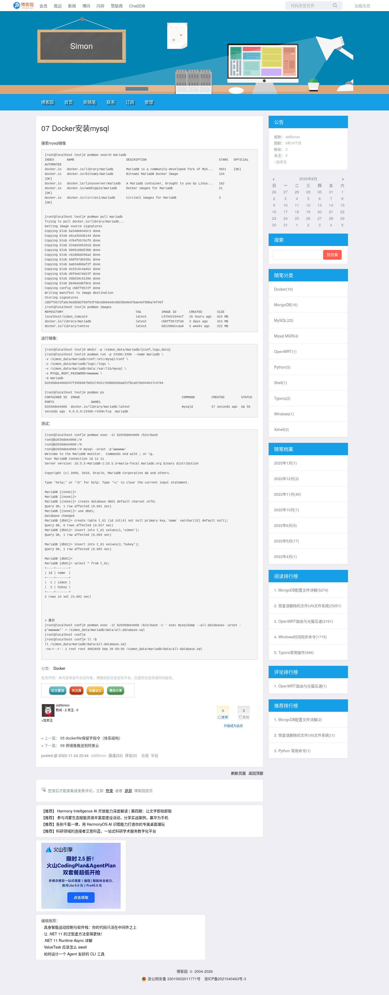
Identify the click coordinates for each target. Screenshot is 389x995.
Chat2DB (137, 5)
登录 (109, 790)
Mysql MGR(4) (286, 335)
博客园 (47, 102)
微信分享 (115, 690)
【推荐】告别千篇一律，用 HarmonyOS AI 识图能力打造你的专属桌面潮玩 (103, 824)
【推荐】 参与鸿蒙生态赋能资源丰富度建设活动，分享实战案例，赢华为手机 (104, 817)
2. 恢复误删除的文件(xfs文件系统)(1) (304, 735)
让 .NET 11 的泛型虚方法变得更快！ (74, 933)
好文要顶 (57, 690)
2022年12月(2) (286, 478)
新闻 (72, 5)
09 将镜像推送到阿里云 (79, 745)
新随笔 (89, 102)
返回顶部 (255, 773)
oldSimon (63, 705)
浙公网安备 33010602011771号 (174, 978)
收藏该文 (95, 690)
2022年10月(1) (286, 509)
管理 (149, 102)
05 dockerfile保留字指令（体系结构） (91, 738)
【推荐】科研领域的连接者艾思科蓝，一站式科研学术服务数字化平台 (98, 831)
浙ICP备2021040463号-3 (225, 978)
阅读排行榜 (286, 576)
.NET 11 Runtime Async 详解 (68, 940)
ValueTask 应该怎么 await (65, 947)
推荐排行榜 (286, 705)
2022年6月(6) (285, 525)
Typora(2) (282, 398)
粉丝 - (61, 710)
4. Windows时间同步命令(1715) (300, 636)
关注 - (72, 710)
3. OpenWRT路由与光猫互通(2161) (303, 621)
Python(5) (282, 367)
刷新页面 (238, 773)
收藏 (145, 755)
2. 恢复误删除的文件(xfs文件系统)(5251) (307, 605)
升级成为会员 (233, 725)
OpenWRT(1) (285, 351)
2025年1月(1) (285, 463)
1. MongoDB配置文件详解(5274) (301, 590)
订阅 (130, 102)
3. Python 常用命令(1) (292, 750)
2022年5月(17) (286, 540)
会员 (43, 5)
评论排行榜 (286, 671)
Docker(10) (283, 289)
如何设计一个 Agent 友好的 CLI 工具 (74, 953)
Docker (59, 668)
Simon (81, 45)
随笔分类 (283, 275)
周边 (58, 5)
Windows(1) (284, 413)
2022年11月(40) (287, 494)
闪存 (101, 5)
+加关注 (47, 720)
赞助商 (117, 5)
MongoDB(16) (286, 304)
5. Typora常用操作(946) (294, 652)
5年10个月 (293, 142)
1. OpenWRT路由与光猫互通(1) (300, 686)
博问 (86, 5)
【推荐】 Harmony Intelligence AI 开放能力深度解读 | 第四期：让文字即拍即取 (106, 810)
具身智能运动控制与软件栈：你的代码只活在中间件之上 (90, 927)
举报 (154, 755)
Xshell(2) (281, 429)
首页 (68, 102)
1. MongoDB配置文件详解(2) (298, 719)
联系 (111, 102)
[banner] (21, 5)
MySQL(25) (283, 320)
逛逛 (128, 790)
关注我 (76, 690)
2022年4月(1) (285, 556)
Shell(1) (280, 382)
